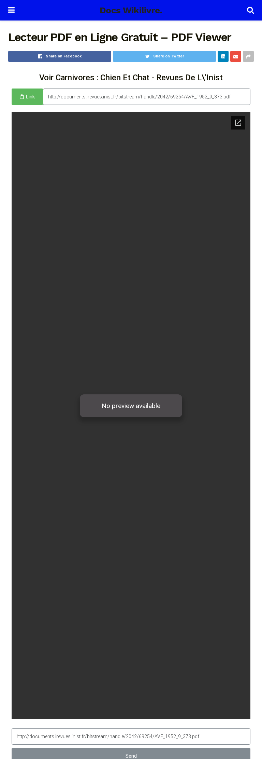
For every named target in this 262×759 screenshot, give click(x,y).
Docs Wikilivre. (131, 10)
